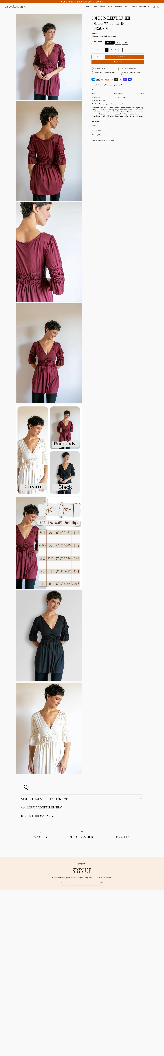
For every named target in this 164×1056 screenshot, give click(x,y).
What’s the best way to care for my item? (44, 799)
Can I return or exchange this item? (41, 807)
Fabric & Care (96, 130)
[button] (95, 6)
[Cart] (158, 6)
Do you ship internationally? (37, 816)
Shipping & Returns (98, 135)
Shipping (94, 36)
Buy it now (118, 62)
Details (93, 125)
